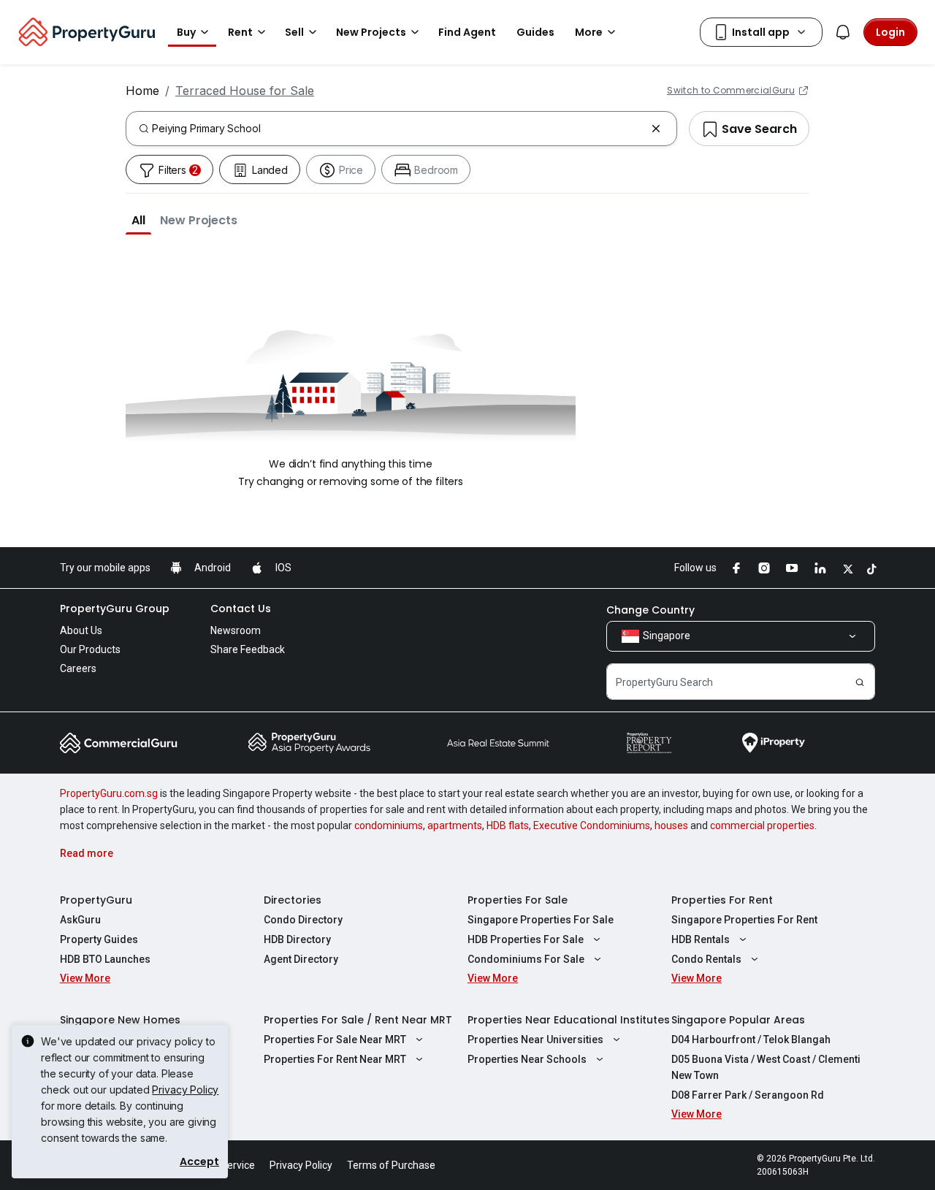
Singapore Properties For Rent (744, 920)
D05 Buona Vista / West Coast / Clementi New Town (765, 1067)
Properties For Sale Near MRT (335, 1039)
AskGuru (80, 920)
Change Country (650, 610)
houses (671, 825)
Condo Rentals (706, 959)
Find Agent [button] (467, 32)
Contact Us (240, 608)
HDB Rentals (700, 939)
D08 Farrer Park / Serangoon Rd (747, 1095)
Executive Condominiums (591, 825)
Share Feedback (247, 649)
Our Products (90, 649)
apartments (454, 825)
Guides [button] (535, 32)
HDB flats (507, 825)
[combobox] (398, 128)
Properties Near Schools (527, 1059)
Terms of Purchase (391, 1165)
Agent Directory (301, 959)
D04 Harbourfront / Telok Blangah (751, 1039)
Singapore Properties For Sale (541, 920)
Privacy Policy (185, 1089)
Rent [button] (240, 32)
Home (142, 90)
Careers (78, 668)
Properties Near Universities (535, 1039)
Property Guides (99, 939)
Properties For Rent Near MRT (335, 1059)
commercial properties (762, 825)
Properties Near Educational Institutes (569, 1019)
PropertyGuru (96, 900)
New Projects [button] (371, 32)
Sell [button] (294, 32)
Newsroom (235, 630)
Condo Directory (303, 920)
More (589, 32)
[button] (138, 219)
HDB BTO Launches (105, 959)
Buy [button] (186, 32)
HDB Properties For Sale (526, 939)
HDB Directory (297, 939)
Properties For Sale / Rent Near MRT (358, 1019)
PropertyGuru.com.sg (109, 793)
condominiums (388, 825)
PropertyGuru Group (114, 608)
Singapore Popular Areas (738, 1019)
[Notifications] (843, 32)
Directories (292, 900)
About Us (81, 630)
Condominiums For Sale (526, 959)
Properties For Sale (518, 900)
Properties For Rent (722, 900)
